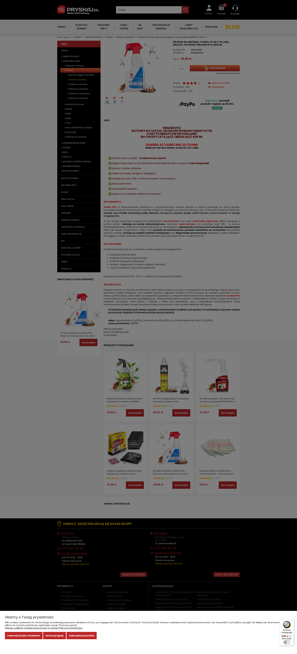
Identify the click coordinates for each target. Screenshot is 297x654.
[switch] (287, 642)
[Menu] (292, 621)
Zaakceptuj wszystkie (81, 635)
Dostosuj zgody (54, 635)
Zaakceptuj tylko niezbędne (23, 635)
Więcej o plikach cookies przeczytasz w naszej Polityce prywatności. (44, 628)
